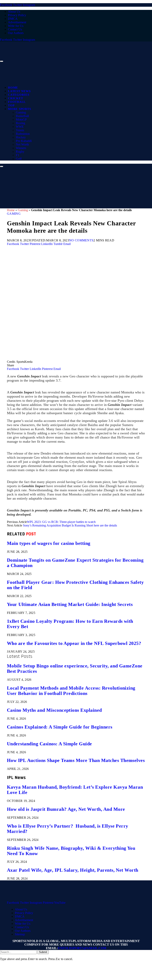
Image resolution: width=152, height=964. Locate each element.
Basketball (22, 116)
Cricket (15, 98)
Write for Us (15, 25)
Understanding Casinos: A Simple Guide (49, 743)
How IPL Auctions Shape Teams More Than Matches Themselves (76, 760)
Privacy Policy (17, 15)
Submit (43, 952)
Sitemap (20, 934)
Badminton (23, 133)
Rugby (20, 151)
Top (11, 105)
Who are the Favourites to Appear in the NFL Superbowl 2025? (74, 643)
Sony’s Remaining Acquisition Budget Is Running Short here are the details (70, 525)
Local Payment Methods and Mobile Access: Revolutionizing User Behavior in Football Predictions (71, 690)
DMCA (13, 18)
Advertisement (17, 22)
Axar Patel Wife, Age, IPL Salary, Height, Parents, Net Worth (72, 870)
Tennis (20, 130)
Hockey (21, 137)
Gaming (21, 112)
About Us (14, 11)
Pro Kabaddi (24, 141)
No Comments (81, 240)
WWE (20, 126)
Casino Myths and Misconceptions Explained (54, 710)
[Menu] (1, 61)
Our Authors (16, 33)
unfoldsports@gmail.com (82, 948)
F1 (17, 155)
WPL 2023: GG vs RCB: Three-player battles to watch (61, 522)
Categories (18, 94)
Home (13, 87)
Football (17, 101)
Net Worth (22, 144)
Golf (19, 158)
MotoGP (21, 119)
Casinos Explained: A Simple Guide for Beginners (59, 727)
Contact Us (15, 29)
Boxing (20, 123)
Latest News (19, 91)
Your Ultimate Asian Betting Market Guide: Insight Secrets (70, 604)
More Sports (19, 109)
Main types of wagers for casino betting (48, 543)
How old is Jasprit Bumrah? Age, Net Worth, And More (66, 809)
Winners (21, 148)
